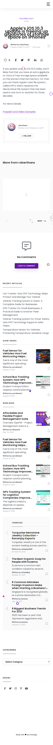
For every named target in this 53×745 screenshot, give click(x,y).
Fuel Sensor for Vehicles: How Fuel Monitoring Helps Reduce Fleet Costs (15, 353)
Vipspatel (26, 205)
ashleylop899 (26, 549)
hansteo (24, 599)
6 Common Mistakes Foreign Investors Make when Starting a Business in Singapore (30, 585)
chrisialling (25, 572)
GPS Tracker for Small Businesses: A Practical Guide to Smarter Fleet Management (22, 312)
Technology (26, 18)
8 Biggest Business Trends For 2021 (29, 610)
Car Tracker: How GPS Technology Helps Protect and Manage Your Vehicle (25, 295)
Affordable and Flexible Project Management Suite (34, 189)
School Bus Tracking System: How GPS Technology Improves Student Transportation (17, 379)
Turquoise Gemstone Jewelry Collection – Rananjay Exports (25, 535)
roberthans (24, 44)
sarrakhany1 (17, 367)
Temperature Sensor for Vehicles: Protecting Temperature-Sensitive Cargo (26, 331)
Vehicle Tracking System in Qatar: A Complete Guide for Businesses (22, 302)
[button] (48, 4)
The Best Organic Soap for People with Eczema (29, 560)
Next (40, 221)
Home (26, 21)
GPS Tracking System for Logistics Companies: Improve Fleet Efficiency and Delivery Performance (17, 494)
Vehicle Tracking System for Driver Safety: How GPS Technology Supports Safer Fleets (26, 322)
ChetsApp (33, 735)
